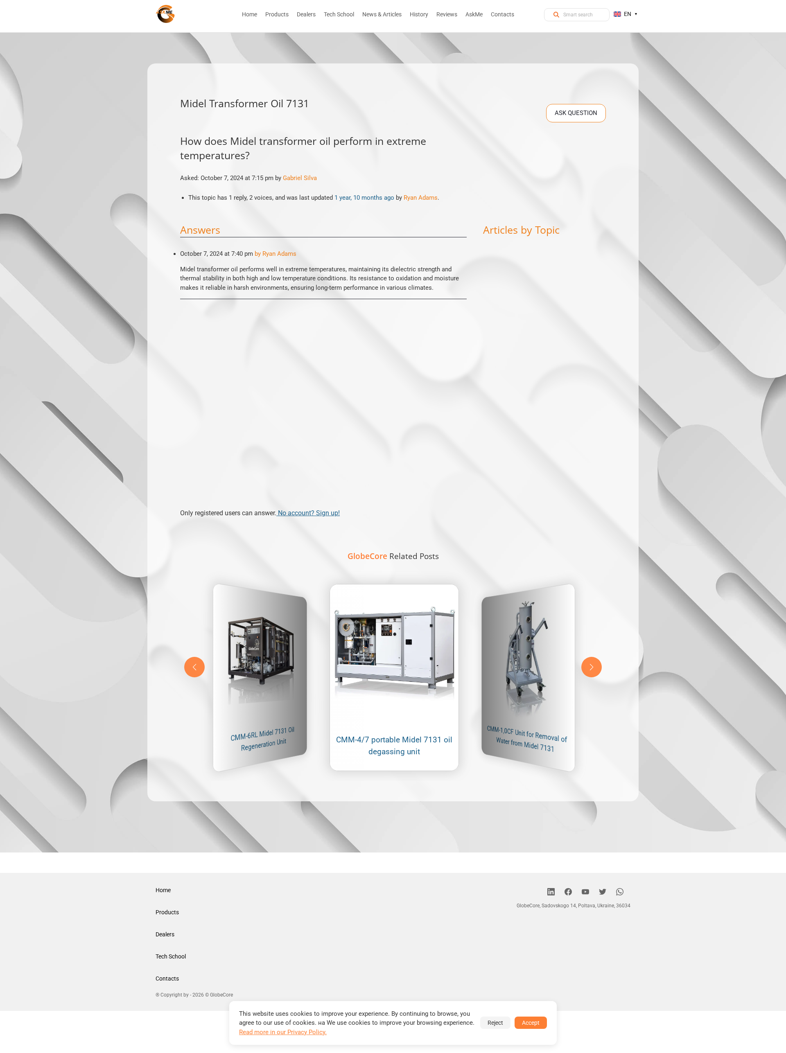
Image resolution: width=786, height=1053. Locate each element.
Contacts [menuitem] (502, 14)
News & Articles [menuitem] (382, 14)
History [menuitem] (419, 14)
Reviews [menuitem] (446, 14)
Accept (531, 1022)
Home (163, 890)
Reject (495, 1022)
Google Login (393, 380)
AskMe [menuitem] (474, 14)
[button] (591, 667)
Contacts (167, 978)
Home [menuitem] (249, 14)
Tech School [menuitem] (339, 14)
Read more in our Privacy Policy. (283, 1032)
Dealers (165, 934)
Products (167, 912)
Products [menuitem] (277, 14)
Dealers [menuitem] (306, 14)
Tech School (171, 956)
